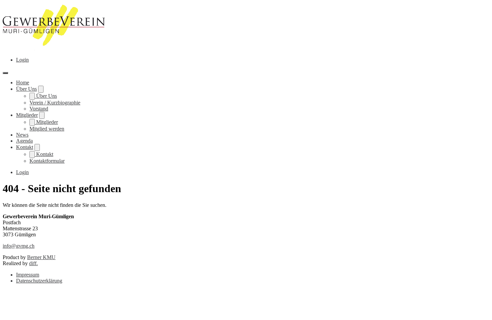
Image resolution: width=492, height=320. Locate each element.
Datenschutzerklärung (39, 281)
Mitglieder (27, 115)
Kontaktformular (47, 161)
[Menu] (5, 73)
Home (22, 82)
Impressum (27, 274)
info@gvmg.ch (18, 246)
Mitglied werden (46, 129)
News (22, 135)
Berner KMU (41, 257)
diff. (33, 263)
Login (22, 60)
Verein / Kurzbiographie (54, 102)
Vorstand (38, 108)
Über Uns (26, 89)
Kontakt (24, 147)
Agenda (24, 141)
